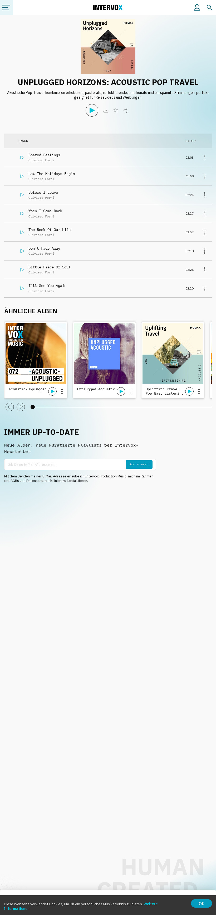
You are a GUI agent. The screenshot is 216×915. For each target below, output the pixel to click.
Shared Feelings (44, 155)
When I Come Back (45, 211)
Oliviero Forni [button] (41, 160)
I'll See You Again (47, 285)
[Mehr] (204, 157)
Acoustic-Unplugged (28, 389)
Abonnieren (139, 464)
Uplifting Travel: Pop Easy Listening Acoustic (165, 391)
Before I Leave (43, 192)
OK (201, 903)
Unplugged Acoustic (96, 389)
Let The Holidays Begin (51, 174)
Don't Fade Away (44, 248)
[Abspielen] (92, 110)
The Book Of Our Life (49, 229)
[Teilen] (125, 110)
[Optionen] (62, 391)
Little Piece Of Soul (49, 267)
